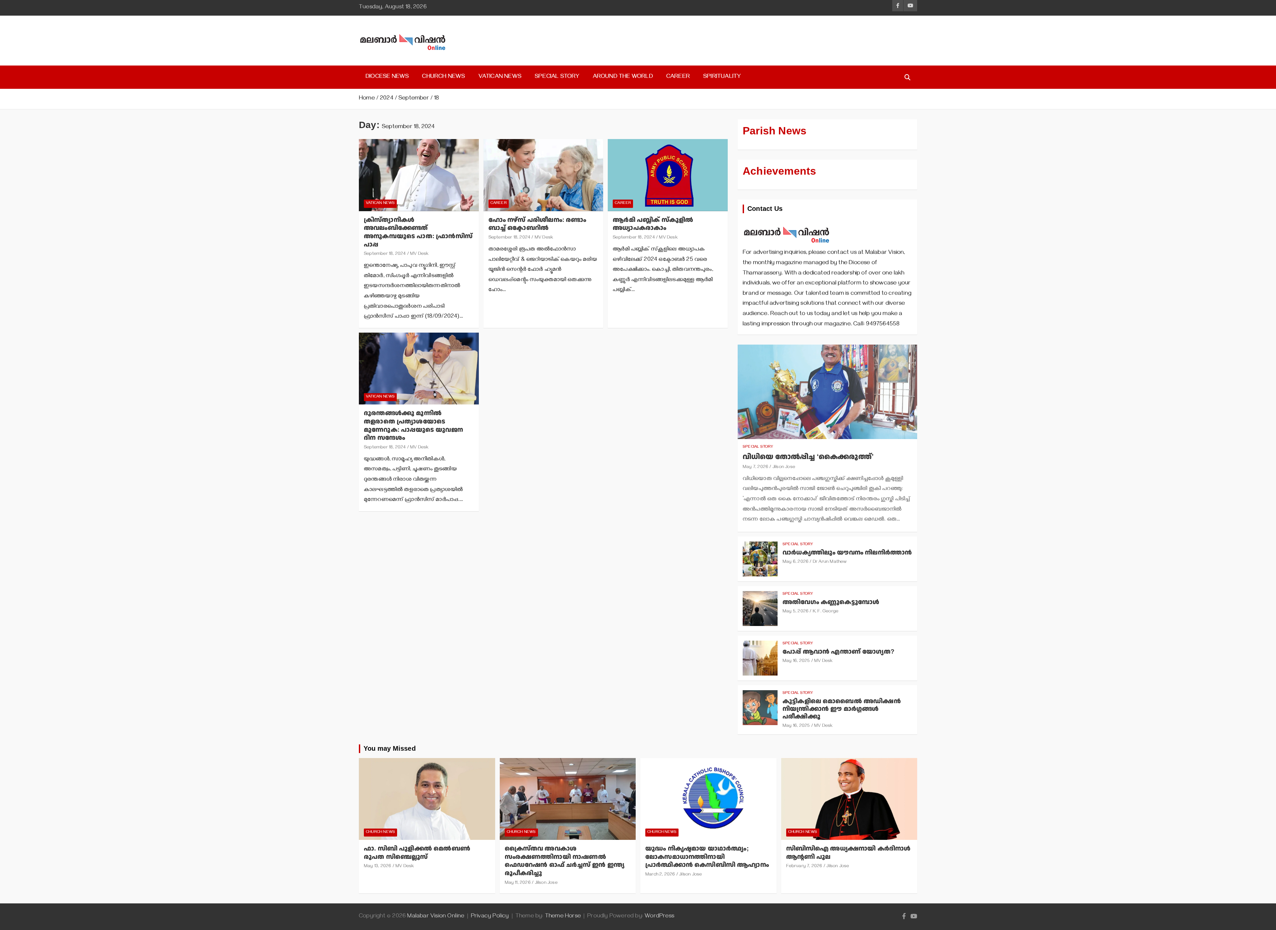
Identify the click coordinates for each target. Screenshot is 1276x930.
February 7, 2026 (804, 866)
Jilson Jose (784, 467)
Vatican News (499, 77)
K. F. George (825, 612)
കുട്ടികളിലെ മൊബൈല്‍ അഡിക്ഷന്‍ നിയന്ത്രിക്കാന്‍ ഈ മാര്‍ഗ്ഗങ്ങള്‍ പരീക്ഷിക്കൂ (842, 709)
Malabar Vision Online (435, 916)
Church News (443, 77)
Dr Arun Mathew (830, 562)
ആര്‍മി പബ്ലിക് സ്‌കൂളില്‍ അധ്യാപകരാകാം (653, 224)
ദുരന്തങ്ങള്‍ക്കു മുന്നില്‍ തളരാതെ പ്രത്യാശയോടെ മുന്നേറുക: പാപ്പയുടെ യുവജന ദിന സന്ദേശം (413, 425)
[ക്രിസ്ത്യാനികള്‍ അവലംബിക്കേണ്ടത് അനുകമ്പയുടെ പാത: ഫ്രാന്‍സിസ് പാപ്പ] (419, 175)
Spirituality (722, 77)
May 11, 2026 (518, 883)
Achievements (779, 171)
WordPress (659, 916)
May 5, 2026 (795, 612)
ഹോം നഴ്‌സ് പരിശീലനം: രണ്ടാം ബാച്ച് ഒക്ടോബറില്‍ (537, 224)
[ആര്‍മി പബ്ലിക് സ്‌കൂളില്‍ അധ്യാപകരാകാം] (667, 175)
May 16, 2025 (796, 661)
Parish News (774, 131)
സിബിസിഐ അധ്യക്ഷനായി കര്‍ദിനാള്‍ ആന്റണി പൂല (848, 852)
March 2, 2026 (660, 875)
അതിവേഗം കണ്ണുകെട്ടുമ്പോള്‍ (831, 602)
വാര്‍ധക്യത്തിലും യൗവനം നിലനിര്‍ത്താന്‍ (847, 552)
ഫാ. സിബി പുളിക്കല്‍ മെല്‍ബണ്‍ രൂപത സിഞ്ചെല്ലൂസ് (417, 852)
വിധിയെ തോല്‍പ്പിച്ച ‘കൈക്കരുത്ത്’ (808, 457)
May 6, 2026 (795, 562)
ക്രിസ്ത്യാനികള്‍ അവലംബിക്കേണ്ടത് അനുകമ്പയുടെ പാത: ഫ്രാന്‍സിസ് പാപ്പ (418, 232)
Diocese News (387, 77)
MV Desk (419, 254)
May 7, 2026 (755, 467)
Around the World (623, 77)
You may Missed (390, 748)
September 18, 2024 (385, 254)
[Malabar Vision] (787, 223)
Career (678, 77)
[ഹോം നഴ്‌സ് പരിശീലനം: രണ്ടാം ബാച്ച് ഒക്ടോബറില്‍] (543, 175)
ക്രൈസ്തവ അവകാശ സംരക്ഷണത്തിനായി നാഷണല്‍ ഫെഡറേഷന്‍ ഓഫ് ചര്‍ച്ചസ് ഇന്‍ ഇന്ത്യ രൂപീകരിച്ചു (565, 861)
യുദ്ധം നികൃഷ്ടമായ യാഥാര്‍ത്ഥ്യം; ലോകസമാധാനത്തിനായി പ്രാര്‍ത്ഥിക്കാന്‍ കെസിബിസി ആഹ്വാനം (707, 856)
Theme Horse (563, 916)
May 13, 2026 (377, 866)
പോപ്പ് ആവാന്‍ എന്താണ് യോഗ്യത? (839, 651)
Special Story (557, 77)
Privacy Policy (490, 916)
